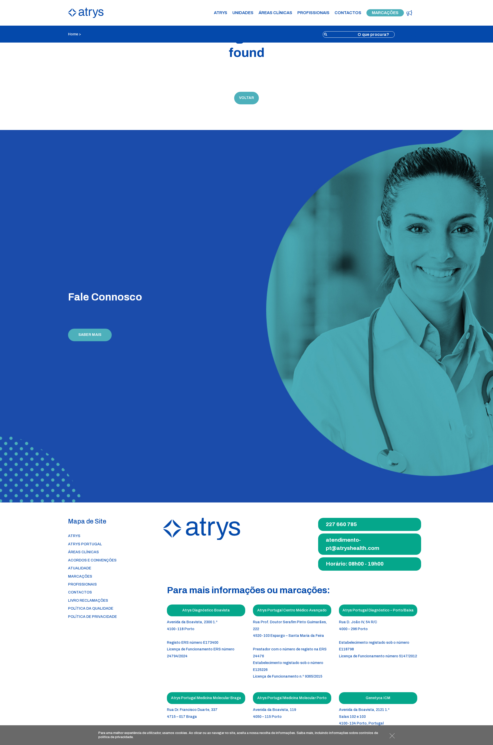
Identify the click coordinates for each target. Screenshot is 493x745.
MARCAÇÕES (385, 13)
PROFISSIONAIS (313, 13)
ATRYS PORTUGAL (85, 544)
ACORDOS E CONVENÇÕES (92, 560)
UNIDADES (242, 13)
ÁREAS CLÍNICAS (275, 13)
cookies (181, 733)
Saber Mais (90, 335)
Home (73, 34)
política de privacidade (115, 737)
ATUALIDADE (79, 568)
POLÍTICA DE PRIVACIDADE (92, 617)
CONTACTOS (348, 13)
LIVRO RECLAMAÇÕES (88, 600)
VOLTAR (246, 98)
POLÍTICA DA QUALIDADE (90, 608)
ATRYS (220, 13)
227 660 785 (341, 524)
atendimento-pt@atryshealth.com (352, 544)
